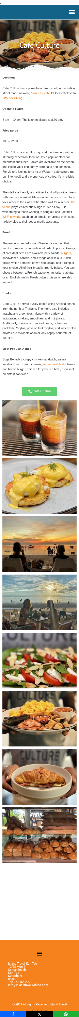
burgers (66, 253)
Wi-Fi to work (11, 216)
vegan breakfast (53, 364)
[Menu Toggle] (72, 12)
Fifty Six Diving (12, 98)
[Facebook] (13, 1014)
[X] (39, 1014)
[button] (39, 953)
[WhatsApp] (66, 1014)
